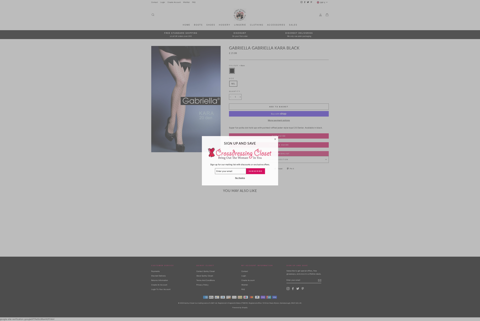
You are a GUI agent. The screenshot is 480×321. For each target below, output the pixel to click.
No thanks (240, 177)
